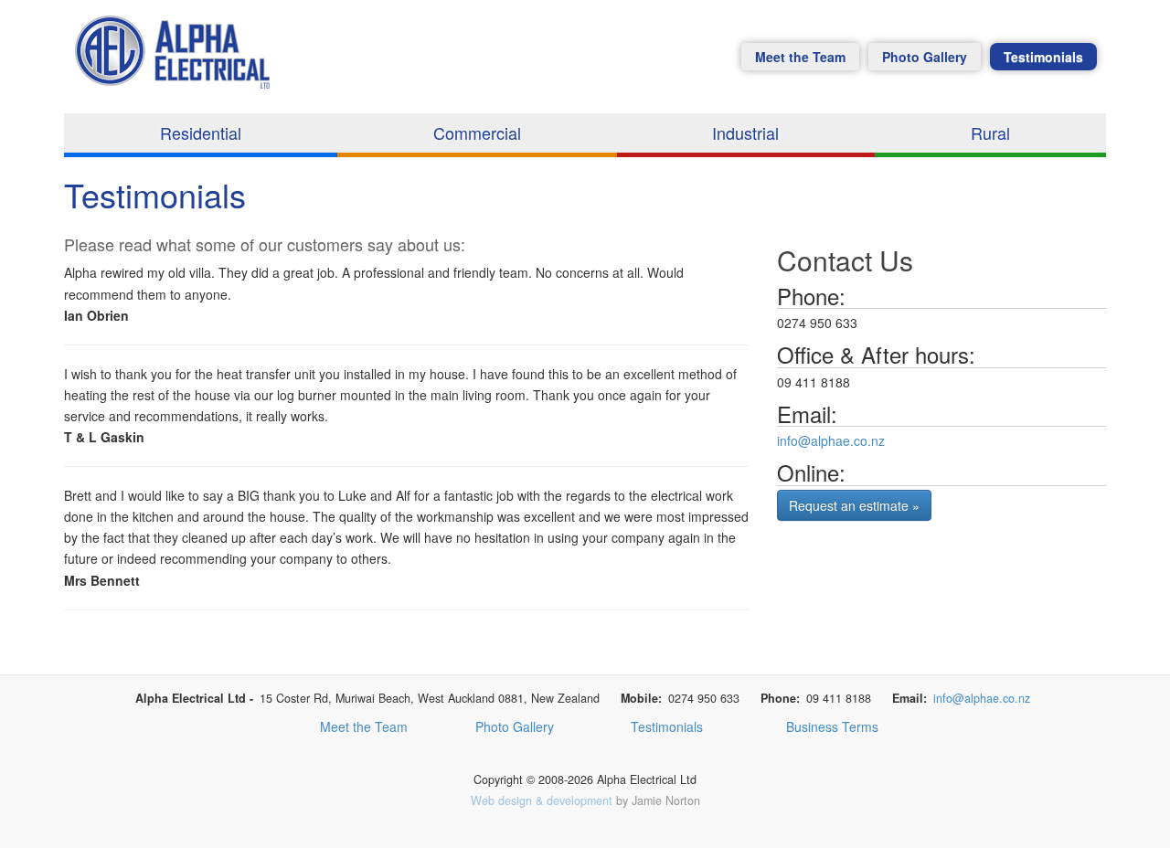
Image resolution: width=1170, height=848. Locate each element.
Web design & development (541, 800)
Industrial (745, 132)
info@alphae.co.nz (831, 440)
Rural (990, 132)
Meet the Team (800, 57)
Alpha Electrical (177, 61)
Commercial (477, 132)
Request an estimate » (854, 505)
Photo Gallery (924, 57)
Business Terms (832, 726)
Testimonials (1043, 57)
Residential (200, 132)
